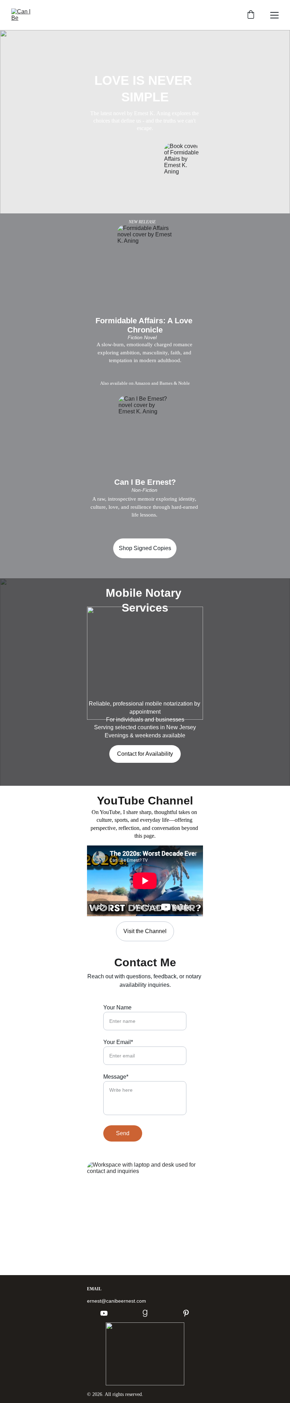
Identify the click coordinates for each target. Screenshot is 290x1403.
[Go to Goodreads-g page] (148, 1313)
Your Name (117, 1007)
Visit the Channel (145, 931)
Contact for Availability (145, 754)
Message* (115, 1077)
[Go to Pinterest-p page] (186, 1313)
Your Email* (118, 1042)
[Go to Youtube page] (107, 1313)
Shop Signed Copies (145, 548)
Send (122, 1133)
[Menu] (274, 15)
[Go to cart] (250, 15)
